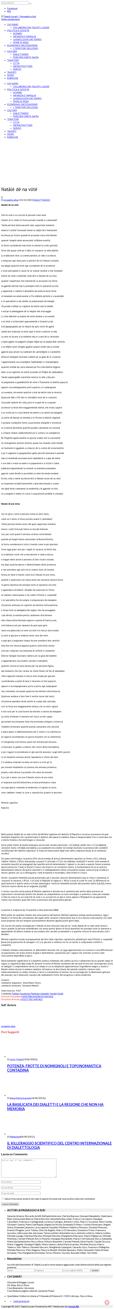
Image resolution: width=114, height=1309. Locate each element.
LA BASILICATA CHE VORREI (27, 39)
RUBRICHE (12, 78)
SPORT (10, 75)
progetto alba (11, 199)
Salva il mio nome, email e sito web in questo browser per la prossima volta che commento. (50, 1198)
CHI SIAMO (12, 24)
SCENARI (17, 33)
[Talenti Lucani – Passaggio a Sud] (18, 16)
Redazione (15, 1136)
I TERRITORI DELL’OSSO (25, 48)
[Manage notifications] (107, 1302)
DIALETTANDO (20, 54)
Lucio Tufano (16, 1059)
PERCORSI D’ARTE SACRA (26, 57)
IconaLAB (73, 1306)
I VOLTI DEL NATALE (31, 999)
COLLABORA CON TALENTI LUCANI (31, 27)
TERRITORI (13, 60)
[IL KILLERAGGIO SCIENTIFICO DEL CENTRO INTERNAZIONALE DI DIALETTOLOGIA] (23, 1133)
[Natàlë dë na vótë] (31, 181)
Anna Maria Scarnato (20, 1098)
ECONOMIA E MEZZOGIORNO (22, 45)
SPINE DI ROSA (20, 42)
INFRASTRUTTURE (23, 66)
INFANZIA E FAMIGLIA (24, 36)
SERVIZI (17, 69)
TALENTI (11, 72)
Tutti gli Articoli (21, 1301)
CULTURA (12, 51)
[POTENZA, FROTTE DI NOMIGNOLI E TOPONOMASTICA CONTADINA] (23, 1056)
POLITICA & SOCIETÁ (18, 30)
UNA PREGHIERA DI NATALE (37, 996)
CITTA (16, 63)
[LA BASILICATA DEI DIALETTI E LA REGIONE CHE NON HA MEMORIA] (23, 1095)
